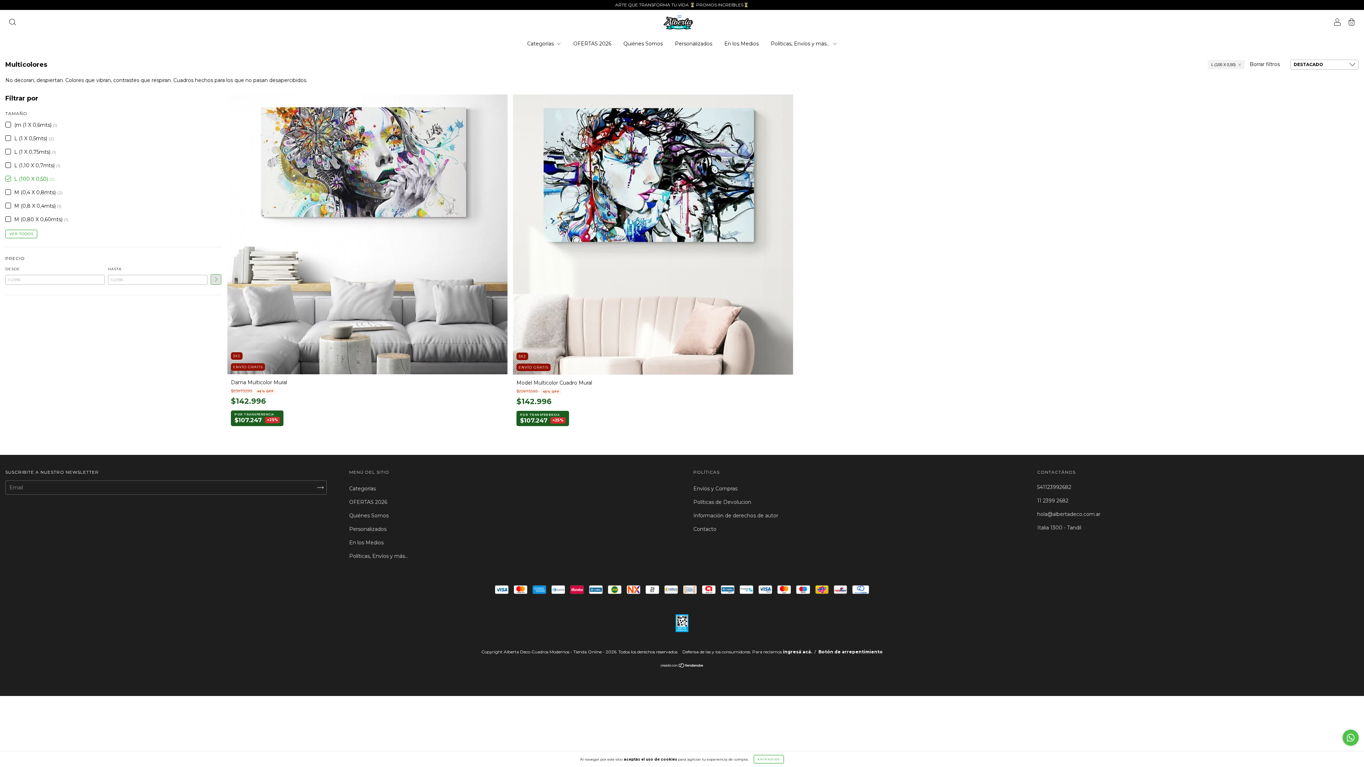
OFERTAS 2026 (592, 43)
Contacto (704, 529)
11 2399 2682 (1052, 500)
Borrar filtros (1265, 64)
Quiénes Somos (643, 43)
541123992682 (1054, 487)
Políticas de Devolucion (722, 502)
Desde (12, 269)
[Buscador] (12, 23)
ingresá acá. (797, 651)
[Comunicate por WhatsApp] (1351, 738)
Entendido (769, 759)
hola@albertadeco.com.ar (1068, 514)
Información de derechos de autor (735, 515)
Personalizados (693, 43)
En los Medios (741, 43)
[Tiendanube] (682, 666)
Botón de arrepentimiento (850, 651)
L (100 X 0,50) (1223, 64)
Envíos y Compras (715, 488)
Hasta (114, 269)
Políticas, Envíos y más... (801, 43)
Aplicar (216, 279)
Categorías (541, 43)
